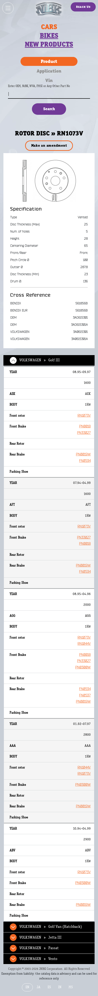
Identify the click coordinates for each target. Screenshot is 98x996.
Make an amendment (49, 145)
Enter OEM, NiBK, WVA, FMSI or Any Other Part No (43, 88)
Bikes (49, 35)
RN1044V (84, 644)
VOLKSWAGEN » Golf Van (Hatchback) (50, 926)
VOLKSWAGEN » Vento (38, 959)
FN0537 (85, 695)
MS (71, 987)
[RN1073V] (49, 180)
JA (38, 987)
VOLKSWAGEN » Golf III (39, 360)
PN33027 (84, 433)
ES (49, 987)
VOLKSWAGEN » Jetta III (40, 937)
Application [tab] (49, 71)
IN (59, 987)
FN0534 (85, 461)
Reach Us (83, 7)
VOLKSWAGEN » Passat (39, 948)
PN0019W (83, 454)
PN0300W (83, 667)
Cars (49, 26)
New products (49, 44)
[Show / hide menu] (8, 8)
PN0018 (85, 426)
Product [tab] (49, 61)
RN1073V (84, 415)
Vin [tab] (49, 80)
